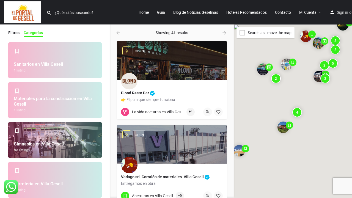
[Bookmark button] (218, 112)
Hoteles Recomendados (246, 12)
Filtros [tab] (14, 33)
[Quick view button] (207, 112)
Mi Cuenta (308, 12)
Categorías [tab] (33, 33)
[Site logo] (23, 12)
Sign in (342, 12)
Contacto (283, 12)
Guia (161, 12)
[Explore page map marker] (306, 36)
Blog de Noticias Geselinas (195, 12)
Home (144, 12)
